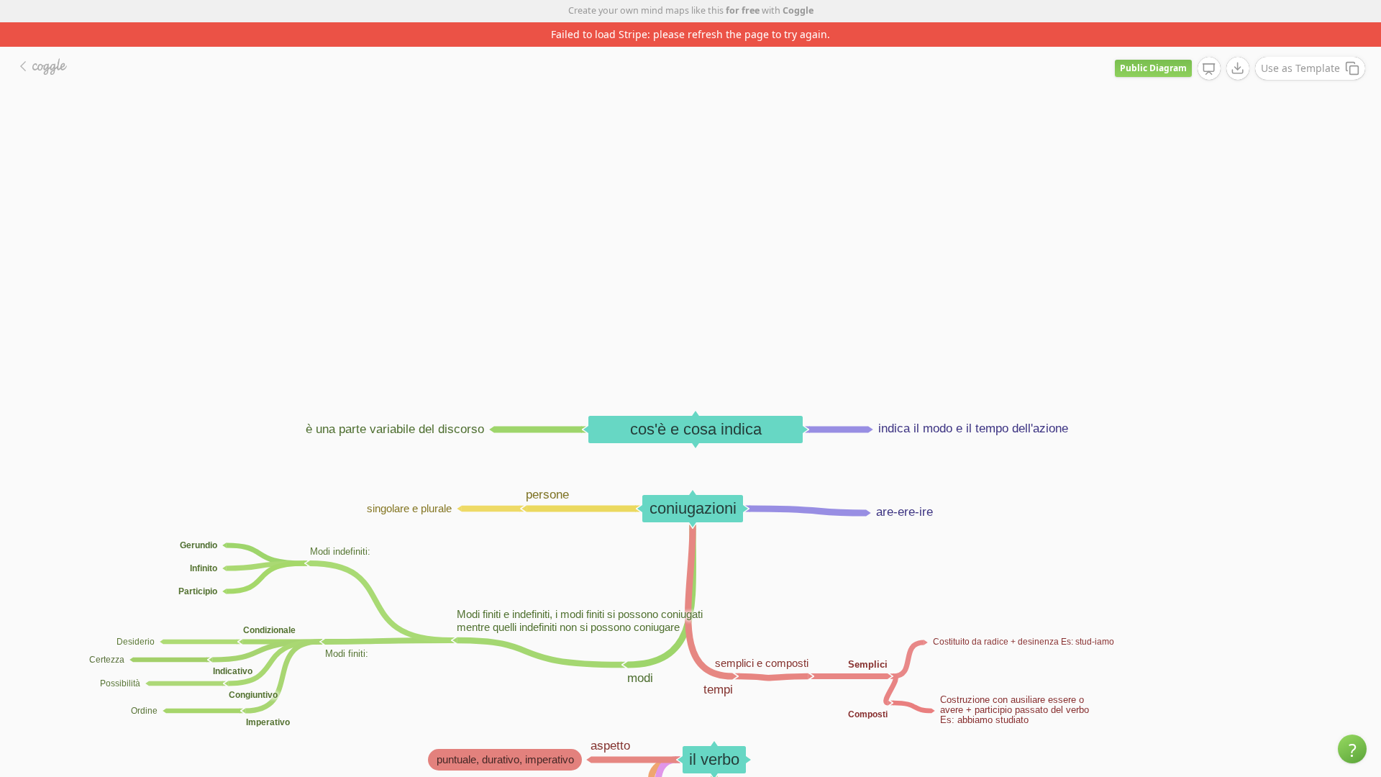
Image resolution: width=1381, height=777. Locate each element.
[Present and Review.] (1209, 69)
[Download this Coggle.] (1237, 68)
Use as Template (1300, 68)
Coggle (798, 10)
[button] (1352, 749)
